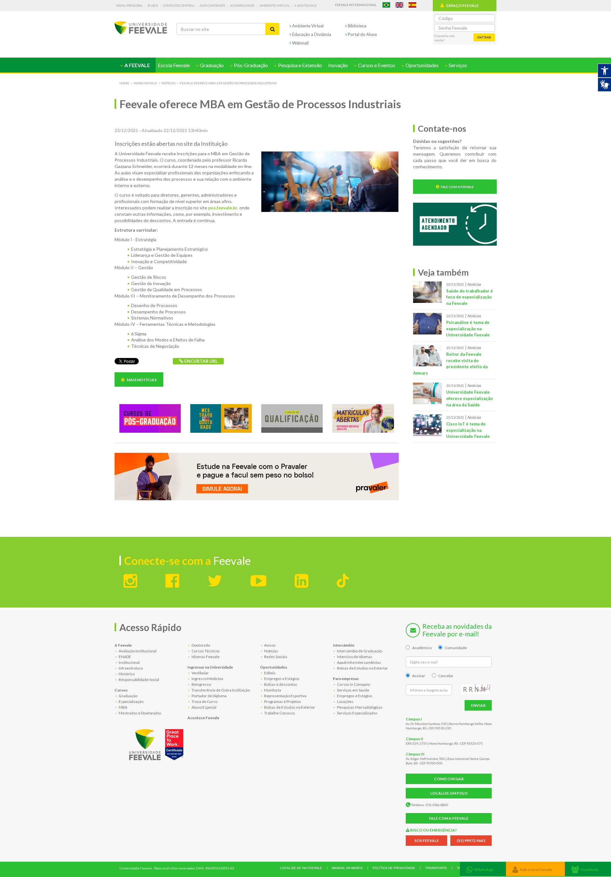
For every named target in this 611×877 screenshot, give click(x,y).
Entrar (484, 37)
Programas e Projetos (282, 701)
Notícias (168, 83)
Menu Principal (129, 5)
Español (412, 5)
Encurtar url (200, 361)
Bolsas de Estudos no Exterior (289, 707)
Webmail (300, 43)
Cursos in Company (353, 684)
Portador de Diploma (209, 695)
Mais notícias (141, 379)
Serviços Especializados (356, 713)
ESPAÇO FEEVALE (462, 5)
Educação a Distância (311, 34)
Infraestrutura (130, 668)
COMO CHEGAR (449, 778)
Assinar (418, 675)
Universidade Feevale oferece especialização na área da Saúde (469, 398)
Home (124, 83)
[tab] (483, 869)
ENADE (124, 656)
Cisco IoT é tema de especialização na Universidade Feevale (468, 430)
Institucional (129, 662)
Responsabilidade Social (138, 679)
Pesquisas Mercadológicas (359, 707)
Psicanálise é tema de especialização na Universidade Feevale (468, 328)
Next (403, 477)
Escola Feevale (174, 65)
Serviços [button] (457, 65)
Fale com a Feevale (457, 187)
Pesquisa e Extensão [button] (299, 65)
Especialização (131, 701)
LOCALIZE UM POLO (448, 793)
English (399, 5)
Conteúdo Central (179, 5)
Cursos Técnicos (205, 651)
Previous (110, 477)
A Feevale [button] (136, 65)
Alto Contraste (212, 5)
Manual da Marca (347, 868)
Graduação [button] (211, 65)
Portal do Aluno (362, 34)
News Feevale (145, 83)
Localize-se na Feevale (301, 868)
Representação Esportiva (284, 695)
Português (386, 5)
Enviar (478, 705)
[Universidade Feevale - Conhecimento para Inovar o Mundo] (157, 743)
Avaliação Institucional (137, 651)
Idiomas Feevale (205, 656)
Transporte (436, 868)
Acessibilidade (242, 5)
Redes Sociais (275, 656)
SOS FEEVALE (426, 840)
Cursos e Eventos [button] (376, 65)
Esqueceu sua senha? (444, 38)
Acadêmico (422, 647)
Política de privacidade (394, 868)
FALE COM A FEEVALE (448, 818)
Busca (153, 5)
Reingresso (201, 684)
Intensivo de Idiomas (354, 656)
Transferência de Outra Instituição (220, 690)
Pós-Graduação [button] (250, 65)
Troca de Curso (204, 701)
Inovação (338, 65)
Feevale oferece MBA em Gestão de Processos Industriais (228, 83)
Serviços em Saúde (352, 690)
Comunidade (456, 647)
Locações (344, 701)
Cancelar (445, 675)
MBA (122, 707)
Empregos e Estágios (281, 678)
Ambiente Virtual (274, 5)
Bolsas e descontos (280, 684)
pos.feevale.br (222, 207)
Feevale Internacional (355, 5)
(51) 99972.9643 (471, 840)
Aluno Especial (203, 707)
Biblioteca (356, 25)
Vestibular (200, 672)
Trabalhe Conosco (279, 713)
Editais (269, 672)
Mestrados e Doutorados (139, 713)
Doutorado (200, 645)
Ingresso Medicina (207, 678)
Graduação (127, 695)
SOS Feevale (307, 5)
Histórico (126, 673)
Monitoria (272, 690)
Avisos (269, 645)
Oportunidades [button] (421, 65)
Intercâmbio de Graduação (359, 651)
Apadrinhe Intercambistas (358, 662)
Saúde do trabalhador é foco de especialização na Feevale (469, 297)
